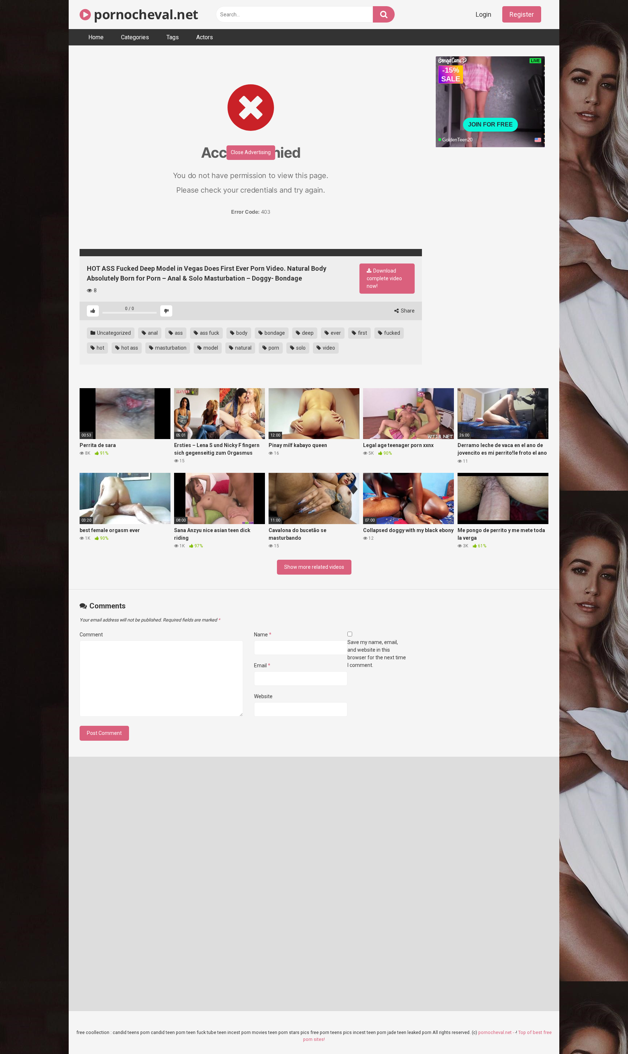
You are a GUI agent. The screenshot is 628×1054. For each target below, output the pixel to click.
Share (407, 311)
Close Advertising (251, 152)
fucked (391, 333)
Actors (204, 37)
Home (96, 37)
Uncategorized (113, 333)
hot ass (129, 348)
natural (242, 348)
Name (262, 634)
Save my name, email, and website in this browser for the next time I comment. (376, 653)
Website (263, 696)
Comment (91, 634)
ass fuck (209, 333)
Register (522, 14)
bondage (274, 333)
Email (262, 665)
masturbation (170, 348)
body (241, 333)
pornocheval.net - (496, 1032)
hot (100, 348)
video (328, 348)
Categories (135, 37)
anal (152, 333)
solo (300, 348)
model (210, 348)
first (362, 333)
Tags (172, 37)
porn (273, 348)
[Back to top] (603, 1032)
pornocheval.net (144, 14)
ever (335, 333)
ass (178, 333)
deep (307, 333)
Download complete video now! (384, 278)
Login (483, 14)
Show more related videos (314, 567)
